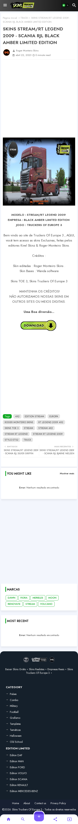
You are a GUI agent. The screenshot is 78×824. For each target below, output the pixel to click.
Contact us (40, 803)
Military (14, 706)
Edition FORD (17, 767)
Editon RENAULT (19, 785)
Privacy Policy (58, 803)
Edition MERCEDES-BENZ (24, 791)
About (26, 803)
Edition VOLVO (18, 773)
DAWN (11, 598)
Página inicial (10, 18)
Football (14, 712)
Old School (16, 742)
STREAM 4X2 (45, 428)
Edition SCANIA (18, 779)
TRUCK (24, 18)
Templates (15, 724)
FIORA (23, 598)
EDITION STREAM (34, 416)
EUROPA (53, 416)
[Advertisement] (39, 99)
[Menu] (5, 5)
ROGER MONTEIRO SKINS (19, 422)
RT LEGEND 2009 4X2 (50, 422)
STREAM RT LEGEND (16, 434)
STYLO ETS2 (11, 440)
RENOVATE (14, 604)
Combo (14, 700)
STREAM (28, 428)
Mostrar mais (67, 473)
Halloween (16, 736)
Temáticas (15, 730)
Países (13, 694)
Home (15, 803)
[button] (65, 5)
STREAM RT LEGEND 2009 (48, 434)
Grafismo (15, 718)
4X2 (17, 416)
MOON (52, 598)
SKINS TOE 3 (12, 428)
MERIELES (38, 598)
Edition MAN (17, 761)
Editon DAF (16, 755)
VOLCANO (46, 604)
